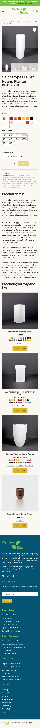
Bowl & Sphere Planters (10, 615)
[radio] (4, 118)
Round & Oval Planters (9, 624)
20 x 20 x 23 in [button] (20, 520)
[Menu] (6, 11)
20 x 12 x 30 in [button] (24, 405)
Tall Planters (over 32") (15, 21)
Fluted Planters (7, 618)
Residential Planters (22, 184)
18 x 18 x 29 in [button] (11, 465)
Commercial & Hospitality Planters (19, 176)
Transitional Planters (14, 187)
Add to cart (23, 163)
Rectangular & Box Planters (11, 621)
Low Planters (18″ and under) (11, 667)
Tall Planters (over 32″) (9, 670)
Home (4, 21)
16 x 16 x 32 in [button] (20, 343)
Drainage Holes (8, 152)
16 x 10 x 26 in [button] (15, 405)
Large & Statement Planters (11, 664)
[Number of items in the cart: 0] (33, 11)
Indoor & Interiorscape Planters (17, 180)
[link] (10, 338)
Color (4, 114)
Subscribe (7, 600)
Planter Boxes (6, 650)
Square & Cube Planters (10, 628)
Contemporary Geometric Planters (12, 177)
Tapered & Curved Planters (11, 631)
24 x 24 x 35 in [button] (20, 465)
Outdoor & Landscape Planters (12, 641)
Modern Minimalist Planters (22, 182)
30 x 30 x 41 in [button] (29, 465)
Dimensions (7, 131)
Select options (20, 348)
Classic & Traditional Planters (11, 680)
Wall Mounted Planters (9, 654)
